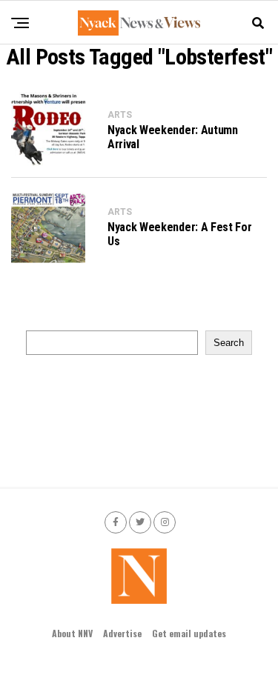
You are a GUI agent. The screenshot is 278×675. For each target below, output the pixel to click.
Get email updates (189, 633)
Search (229, 342)
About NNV (72, 633)
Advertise (122, 633)
